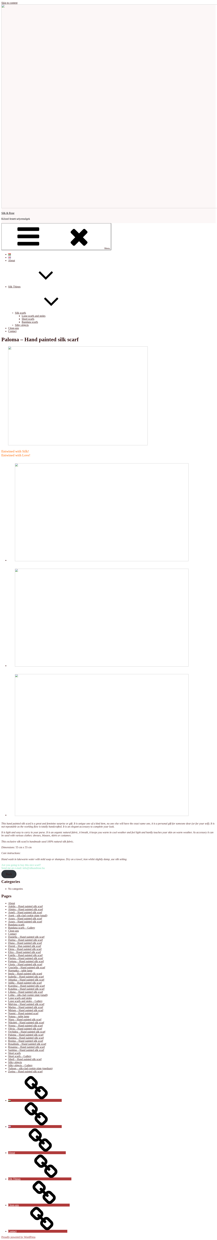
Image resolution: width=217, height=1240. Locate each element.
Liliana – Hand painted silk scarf (25, 992)
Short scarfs (28, 318)
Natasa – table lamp (18, 1016)
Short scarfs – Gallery (19, 1056)
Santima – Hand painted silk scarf (26, 1050)
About (11, 260)
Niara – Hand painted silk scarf (24, 1019)
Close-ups (13, 328)
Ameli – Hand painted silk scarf (25, 912)
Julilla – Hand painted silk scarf (25, 982)
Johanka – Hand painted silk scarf (26, 979)
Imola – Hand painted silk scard (25, 973)
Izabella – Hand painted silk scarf (26, 976)
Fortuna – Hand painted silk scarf (26, 961)
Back (9, 874)
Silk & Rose (7, 213)
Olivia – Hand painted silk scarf (25, 1028)
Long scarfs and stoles (33, 315)
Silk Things (14, 286)
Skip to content (9, 2)
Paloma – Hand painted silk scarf (25, 1034)
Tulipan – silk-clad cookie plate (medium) (30, 1068)
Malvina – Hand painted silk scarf (26, 1004)
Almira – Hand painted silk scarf (25, 909)
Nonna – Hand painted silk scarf (25, 1025)
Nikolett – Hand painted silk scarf (26, 1022)
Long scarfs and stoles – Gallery (25, 1001)
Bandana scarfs (30, 322)
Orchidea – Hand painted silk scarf (26, 1031)
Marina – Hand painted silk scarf (25, 1007)
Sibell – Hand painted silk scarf (25, 1059)
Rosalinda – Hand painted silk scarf (27, 1044)
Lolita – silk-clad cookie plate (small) (28, 995)
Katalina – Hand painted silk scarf (26, 988)
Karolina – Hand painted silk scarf (26, 985)
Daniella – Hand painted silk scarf (26, 936)
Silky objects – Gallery (20, 1065)
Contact (12, 331)
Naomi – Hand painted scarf (23, 1013)
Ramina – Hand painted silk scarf (26, 1037)
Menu (107, 248)
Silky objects (22, 325)
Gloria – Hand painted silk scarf (25, 964)
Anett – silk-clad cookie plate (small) (27, 915)
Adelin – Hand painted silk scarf (25, 906)
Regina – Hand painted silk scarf (25, 1040)
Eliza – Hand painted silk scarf (24, 952)
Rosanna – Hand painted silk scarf (26, 1047)
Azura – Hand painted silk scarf (25, 918)
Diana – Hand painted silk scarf (25, 943)
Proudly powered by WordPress (18, 1237)
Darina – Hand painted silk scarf (25, 939)
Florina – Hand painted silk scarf (25, 958)
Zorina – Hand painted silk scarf (25, 1071)
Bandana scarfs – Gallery (21, 927)
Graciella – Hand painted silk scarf (26, 967)
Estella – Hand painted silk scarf (25, 955)
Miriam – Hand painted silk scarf (25, 1010)
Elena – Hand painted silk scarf (25, 949)
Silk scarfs (20, 312)
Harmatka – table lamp (20, 970)
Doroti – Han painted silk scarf (24, 946)
